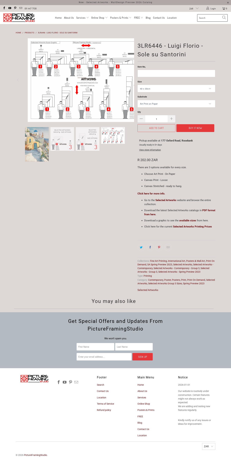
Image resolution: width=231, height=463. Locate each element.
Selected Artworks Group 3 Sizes (165, 283)
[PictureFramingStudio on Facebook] (4, 8)
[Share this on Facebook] (150, 247)
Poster (167, 280)
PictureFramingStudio (35, 455)
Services (81, 17)
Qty (139, 112)
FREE (137, 17)
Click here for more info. (151, 193)
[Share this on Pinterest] (159, 247)
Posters (176, 280)
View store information (150, 150)
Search (100, 384)
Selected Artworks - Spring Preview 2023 (179, 271)
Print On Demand (196, 280)
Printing (148, 275)
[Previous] (18, 80)
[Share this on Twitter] (141, 247)
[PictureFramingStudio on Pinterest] (15, 8)
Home (58, 17)
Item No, (141, 66)
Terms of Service (105, 403)
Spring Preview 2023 (193, 283)
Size (139, 81)
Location (172, 17)
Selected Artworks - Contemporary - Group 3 (177, 268)
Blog (148, 17)
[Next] (131, 80)
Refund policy (104, 410)
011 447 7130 (31, 8)
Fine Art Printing (158, 261)
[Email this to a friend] (168, 247)
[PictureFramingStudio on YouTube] (9, 8)
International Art (176, 261)
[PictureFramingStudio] (19, 18)
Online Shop (97, 17)
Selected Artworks (166, 200)
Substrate (142, 96)
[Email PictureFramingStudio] (20, 8)
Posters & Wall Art (195, 261)
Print (183, 280)
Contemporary (155, 280)
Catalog (147, 2)
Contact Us (159, 17)
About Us (69, 17)
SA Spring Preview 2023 (159, 264)
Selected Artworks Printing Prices (192, 226)
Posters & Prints (119, 17)
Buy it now (195, 128)
